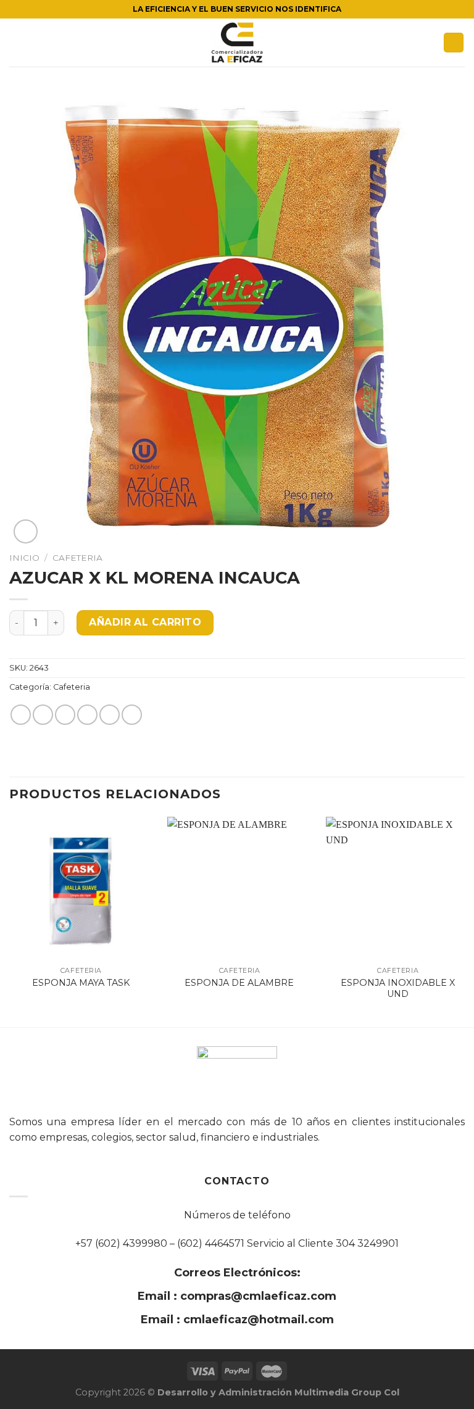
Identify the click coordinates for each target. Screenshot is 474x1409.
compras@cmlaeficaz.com (256, 1296)
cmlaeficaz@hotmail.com (257, 1319)
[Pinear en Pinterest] (109, 714)
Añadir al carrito (145, 622)
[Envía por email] (87, 714)
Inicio (24, 558)
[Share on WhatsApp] (20, 714)
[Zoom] (26, 531)
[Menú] (16, 42)
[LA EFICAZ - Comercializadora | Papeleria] (237, 43)
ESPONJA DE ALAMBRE (239, 982)
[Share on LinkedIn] (132, 714)
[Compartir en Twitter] (65, 714)
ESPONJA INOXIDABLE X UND (398, 988)
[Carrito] (454, 43)
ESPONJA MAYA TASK (81, 982)
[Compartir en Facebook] (43, 714)
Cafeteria (77, 558)
